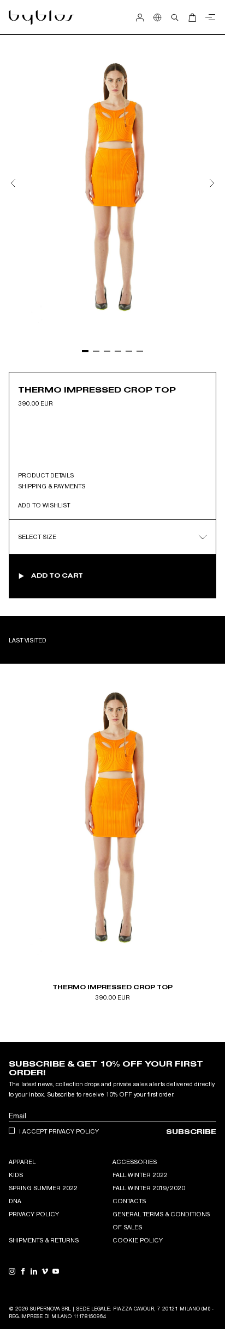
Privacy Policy (34, 1214)
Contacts (129, 1201)
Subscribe (191, 1131)
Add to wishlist (44, 505)
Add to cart (57, 575)
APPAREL (22, 1162)
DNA (15, 1201)
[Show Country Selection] (157, 17)
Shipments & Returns (44, 1240)
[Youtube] (55, 1271)
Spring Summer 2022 (43, 1188)
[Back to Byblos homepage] (42, 17)
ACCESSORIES (134, 1162)
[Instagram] (12, 1271)
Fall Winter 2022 (140, 1175)
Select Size (37, 537)
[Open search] (174, 17)
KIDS (16, 1175)
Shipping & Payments (51, 486)
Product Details (46, 475)
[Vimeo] (45, 1271)
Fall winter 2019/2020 (148, 1188)
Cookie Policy (137, 1240)
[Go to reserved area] (140, 17)
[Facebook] (23, 1271)
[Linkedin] (34, 1271)
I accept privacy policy (59, 1131)
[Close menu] (208, 17)
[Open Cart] (192, 17)
